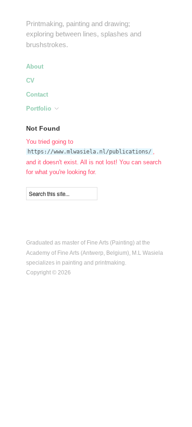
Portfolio (38, 109)
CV (30, 81)
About (34, 67)
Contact (37, 95)
